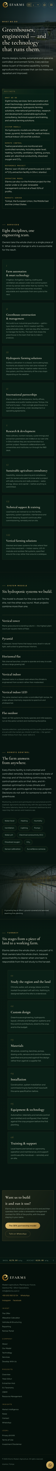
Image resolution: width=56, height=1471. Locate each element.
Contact (5, 1418)
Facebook (17, 1300)
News (4, 1414)
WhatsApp (25, 1295)
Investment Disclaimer (12, 1444)
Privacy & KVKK (8, 1435)
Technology (7, 1353)
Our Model (6, 1348)
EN (29, 5)
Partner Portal (8, 1331)
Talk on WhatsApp (18, 1234)
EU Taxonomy (8, 1388)
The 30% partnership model (22, 1226)
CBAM (4, 1392)
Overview (6, 1374)
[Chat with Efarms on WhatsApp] (44, 4)
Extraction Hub (8, 1383)
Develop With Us (9, 1361)
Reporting (6, 1327)
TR (38, 5)
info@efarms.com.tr (10, 1291)
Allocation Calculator (11, 1318)
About (4, 1344)
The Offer (6, 1313)
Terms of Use (7, 1440)
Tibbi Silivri (7, 1379)
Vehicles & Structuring (11, 1322)
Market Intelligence (10, 1409)
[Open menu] (51, 5)
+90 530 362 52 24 (10, 1295)
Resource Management (12, 1396)
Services (6, 1357)
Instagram (6, 1300)
